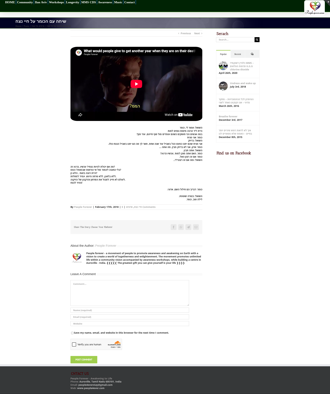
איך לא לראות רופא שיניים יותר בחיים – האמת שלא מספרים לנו (235, 132)
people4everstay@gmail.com (95, 384)
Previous (186, 33)
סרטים (129, 207)
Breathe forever (228, 116)
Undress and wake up (243, 83)
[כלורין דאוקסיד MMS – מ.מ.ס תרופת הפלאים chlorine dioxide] (223, 63)
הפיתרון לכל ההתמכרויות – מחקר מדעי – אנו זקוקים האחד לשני (236, 101)
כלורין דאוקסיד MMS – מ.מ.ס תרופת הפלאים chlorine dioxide (242, 66)
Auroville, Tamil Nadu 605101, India (100, 381)
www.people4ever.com (90, 388)
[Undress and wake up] (223, 83)
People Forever (83, 207)
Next (197, 33)
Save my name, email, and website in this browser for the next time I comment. (121, 332)
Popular (223, 54)
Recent (237, 54)
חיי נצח (138, 207)
